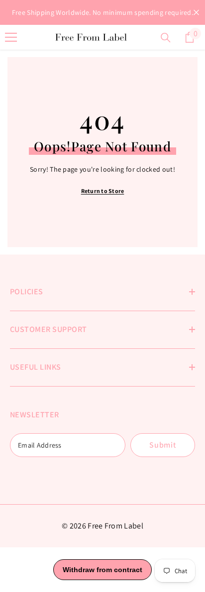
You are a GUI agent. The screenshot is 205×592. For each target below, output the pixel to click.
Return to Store (102, 191)
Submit (162, 445)
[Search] (166, 38)
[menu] (11, 37)
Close (196, 12)
